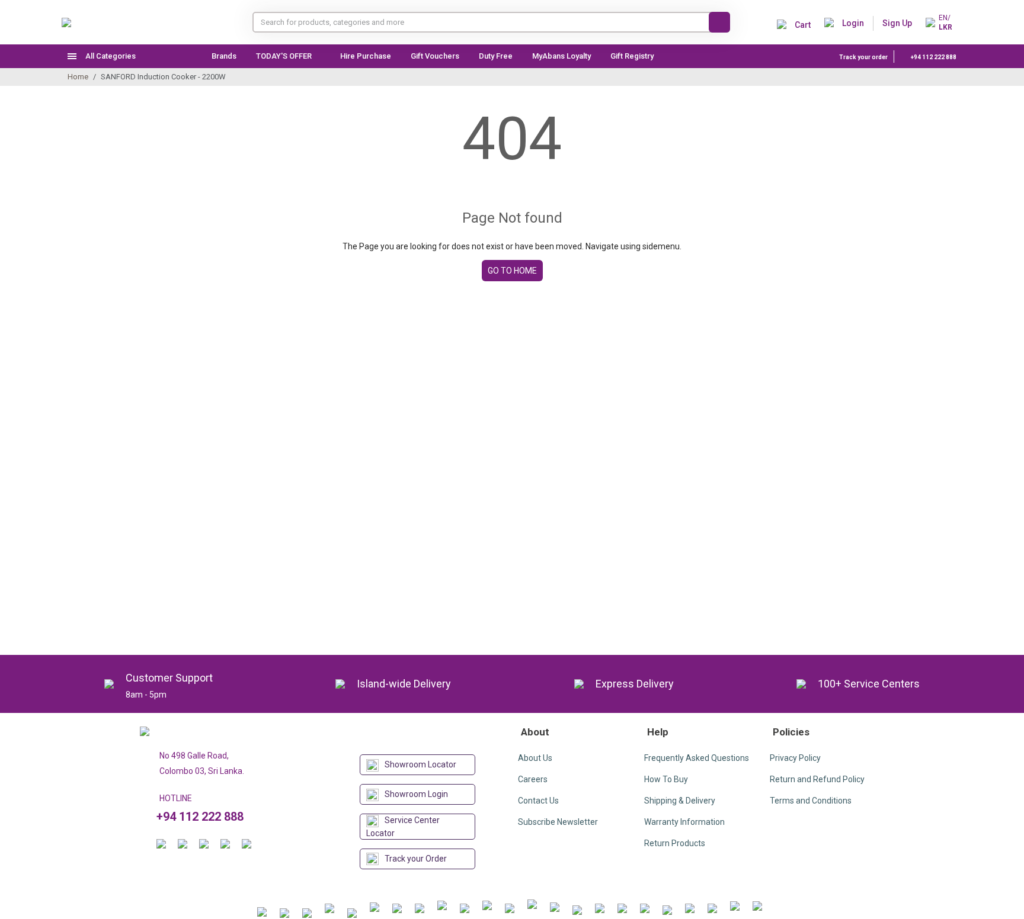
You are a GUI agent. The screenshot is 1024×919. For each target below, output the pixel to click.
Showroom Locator (420, 764)
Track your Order (416, 858)
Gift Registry (632, 56)
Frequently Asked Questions (696, 758)
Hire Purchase (365, 56)
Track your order (863, 57)
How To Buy (666, 779)
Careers (533, 779)
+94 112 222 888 (933, 57)
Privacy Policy (795, 758)
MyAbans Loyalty (561, 56)
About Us (535, 758)
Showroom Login (416, 794)
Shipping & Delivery (679, 800)
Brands (224, 56)
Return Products (674, 843)
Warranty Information (684, 822)
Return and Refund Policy (817, 779)
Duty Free (496, 56)
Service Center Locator (403, 826)
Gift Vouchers (435, 56)
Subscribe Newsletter (558, 822)
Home (78, 76)
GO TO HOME (512, 270)
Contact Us (538, 800)
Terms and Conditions (811, 800)
